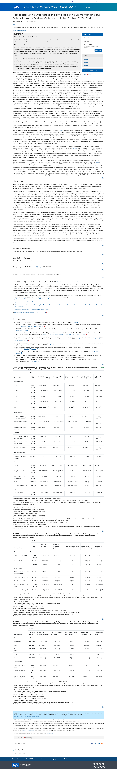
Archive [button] (66, 759)
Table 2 (86, 62)
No (24, 753)
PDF (88, 74)
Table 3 (86, 65)
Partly (19, 753)
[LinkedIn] (103, 763)
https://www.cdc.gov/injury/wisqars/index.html (69, 282)
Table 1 (86, 59)
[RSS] (103, 767)
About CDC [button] (30, 759)
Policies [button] (42, 759)
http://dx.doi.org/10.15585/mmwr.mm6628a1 (26, 717)
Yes (15, 753)
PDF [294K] (28, 738)
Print (14, 24)
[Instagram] (100, 763)
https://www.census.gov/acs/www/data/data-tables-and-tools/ (31, 310)
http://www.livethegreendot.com (22, 302)
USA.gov (103, 771)
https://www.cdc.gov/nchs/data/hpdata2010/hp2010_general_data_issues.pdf (64, 335)
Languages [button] (54, 759)
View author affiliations (95, 27)
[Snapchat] (100, 767)
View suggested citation (19, 30)
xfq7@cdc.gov (38, 267)
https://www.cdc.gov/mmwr (28, 730)
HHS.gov (98, 771)
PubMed (76, 322)
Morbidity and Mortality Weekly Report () (50, 7)
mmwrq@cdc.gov (49, 733)
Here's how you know (99, 1)
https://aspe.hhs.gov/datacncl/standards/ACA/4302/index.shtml (30, 299)
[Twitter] (97, 763)
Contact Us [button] (16, 759)
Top (103, 178)
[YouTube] (95, 767)
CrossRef (18, 330)
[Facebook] (95, 763)
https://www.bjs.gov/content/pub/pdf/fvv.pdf (31, 326)
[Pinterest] (97, 767)
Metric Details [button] (98, 50)
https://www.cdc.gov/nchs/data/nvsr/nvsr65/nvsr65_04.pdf (30, 313)
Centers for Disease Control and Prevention (26, 745)
